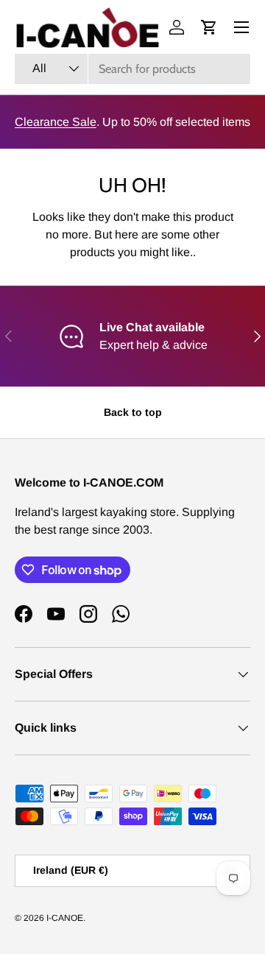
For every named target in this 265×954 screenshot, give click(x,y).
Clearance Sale (55, 122)
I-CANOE (64, 918)
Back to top (133, 412)
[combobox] (132, 69)
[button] (209, 27)
